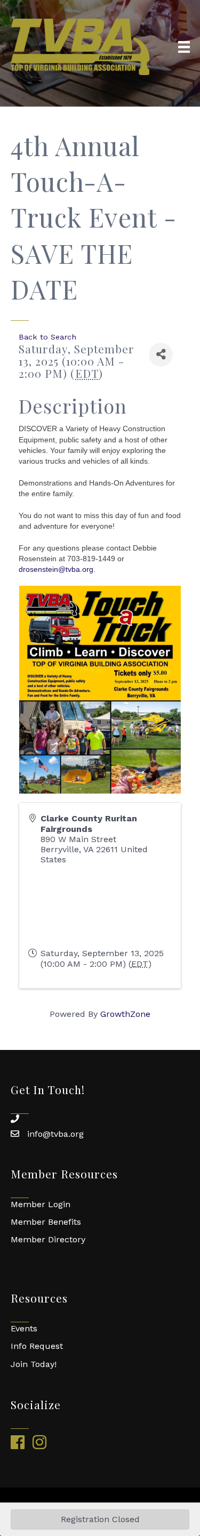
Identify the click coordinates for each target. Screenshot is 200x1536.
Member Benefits (46, 1222)
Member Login (40, 1204)
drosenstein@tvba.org (56, 569)
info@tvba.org (55, 1134)
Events (24, 1328)
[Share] (161, 355)
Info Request (37, 1346)
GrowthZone (125, 1014)
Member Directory (48, 1239)
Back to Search (47, 337)
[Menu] (184, 47)
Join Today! (34, 1364)
